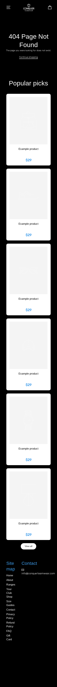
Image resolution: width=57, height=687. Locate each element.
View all (28, 546)
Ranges (10, 584)
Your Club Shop (9, 593)
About (9, 580)
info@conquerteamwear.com (38, 573)
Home (9, 575)
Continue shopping (28, 57)
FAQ (8, 631)
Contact (10, 609)
